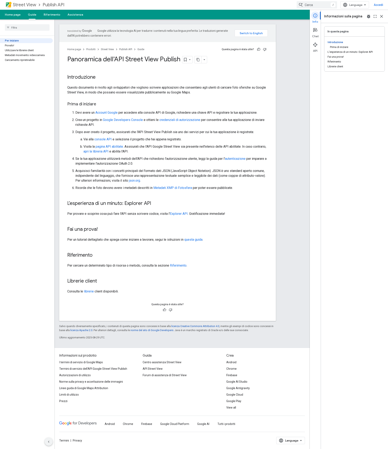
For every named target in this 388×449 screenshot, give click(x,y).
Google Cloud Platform (174, 424)
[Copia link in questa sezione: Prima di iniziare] (100, 104)
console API (103, 139)
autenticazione (235, 159)
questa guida (193, 239)
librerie (89, 291)
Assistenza (75, 14)
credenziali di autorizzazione (179, 120)
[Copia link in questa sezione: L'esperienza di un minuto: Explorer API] (155, 203)
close (381, 16)
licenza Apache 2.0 (81, 330)
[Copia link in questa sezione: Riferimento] (97, 255)
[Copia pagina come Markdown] (198, 59)
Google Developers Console (123, 120)
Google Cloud (234, 394)
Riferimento (52, 14)
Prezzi (63, 401)
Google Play (233, 401)
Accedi (378, 4)
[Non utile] (265, 49)
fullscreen (375, 16)
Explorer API (179, 214)
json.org (134, 180)
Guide (32, 14)
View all (231, 407)
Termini (64, 440)
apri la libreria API (96, 151)
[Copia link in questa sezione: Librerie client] (101, 281)
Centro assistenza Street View (162, 362)
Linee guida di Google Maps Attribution (83, 388)
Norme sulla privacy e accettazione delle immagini (91, 381)
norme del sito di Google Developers (152, 330)
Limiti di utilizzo (69, 394)
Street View (24, 4)
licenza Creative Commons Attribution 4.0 (195, 326)
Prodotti (91, 49)
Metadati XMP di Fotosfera (172, 188)
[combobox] (317, 4)
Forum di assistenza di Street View (165, 375)
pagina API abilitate (109, 146)
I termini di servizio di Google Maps (81, 362)
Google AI (203, 424)
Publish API (53, 4)
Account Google (106, 112)
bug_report (368, 16)
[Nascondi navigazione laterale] (49, 442)
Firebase (231, 375)
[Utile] (259, 49)
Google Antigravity (238, 388)
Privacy (77, 440)
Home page (13, 14)
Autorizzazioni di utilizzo (75, 375)
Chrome (231, 368)
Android (231, 362)
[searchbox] (27, 27)
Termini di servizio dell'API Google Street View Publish (93, 368)
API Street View (153, 368)
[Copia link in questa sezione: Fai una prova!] (102, 229)
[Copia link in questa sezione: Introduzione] (100, 77)
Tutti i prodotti (226, 424)
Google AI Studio (236, 381)
